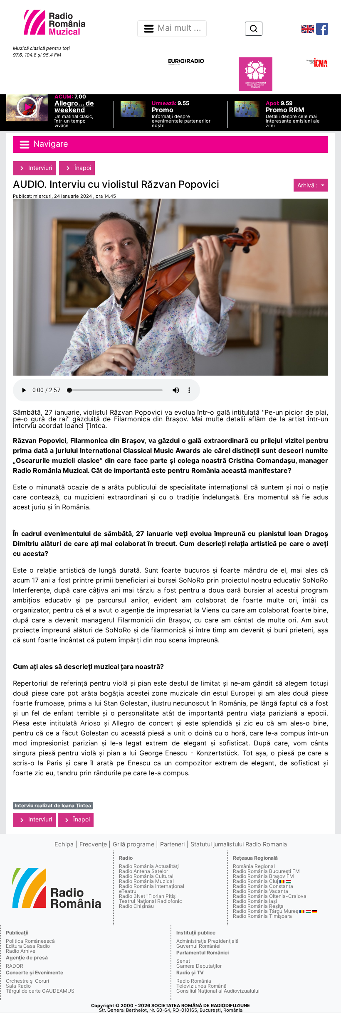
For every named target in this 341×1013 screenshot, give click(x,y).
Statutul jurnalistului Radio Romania (238, 844)
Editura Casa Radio (28, 946)
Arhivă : (308, 185)
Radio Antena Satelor (143, 871)
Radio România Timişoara (262, 916)
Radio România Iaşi (255, 901)
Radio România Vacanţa (260, 891)
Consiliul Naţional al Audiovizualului (217, 991)
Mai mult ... (179, 28)
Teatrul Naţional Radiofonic (150, 901)
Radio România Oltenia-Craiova (269, 896)
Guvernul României (198, 946)
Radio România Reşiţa (258, 906)
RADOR (14, 966)
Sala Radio (18, 986)
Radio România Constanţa (263, 886)
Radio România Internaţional (151, 886)
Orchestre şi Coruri (27, 981)
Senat (183, 961)
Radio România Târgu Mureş (265, 911)
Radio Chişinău (136, 906)
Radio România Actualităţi (149, 866)
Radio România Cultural (146, 876)
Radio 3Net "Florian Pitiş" (148, 896)
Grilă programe (133, 844)
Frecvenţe (93, 844)
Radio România (193, 981)
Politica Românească (30, 941)
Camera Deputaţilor (199, 966)
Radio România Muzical (146, 881)
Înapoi (82, 167)
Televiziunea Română (201, 986)
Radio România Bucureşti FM (266, 871)
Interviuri (39, 167)
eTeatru (127, 891)
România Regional (254, 866)
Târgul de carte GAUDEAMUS (40, 991)
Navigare (49, 144)
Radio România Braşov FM (263, 876)
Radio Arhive (20, 951)
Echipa (64, 844)
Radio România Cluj (255, 881)
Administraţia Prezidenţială (207, 941)
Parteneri (172, 844)
